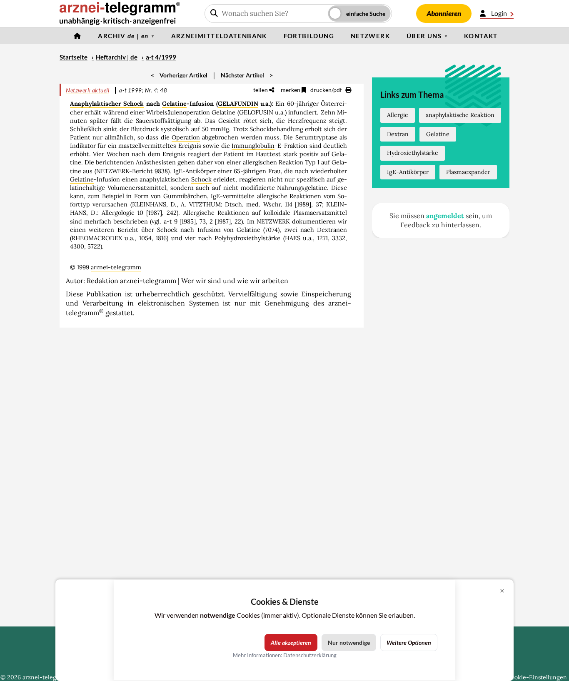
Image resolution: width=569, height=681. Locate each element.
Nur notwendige (349, 642)
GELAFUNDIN (238, 103)
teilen (261, 89)
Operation (186, 137)
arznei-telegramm (116, 267)
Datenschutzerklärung (310, 655)
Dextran (398, 134)
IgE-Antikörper (194, 171)
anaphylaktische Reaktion (460, 115)
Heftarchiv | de (116, 57)
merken (291, 89)
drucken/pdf (326, 89)
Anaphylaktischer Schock (107, 103)
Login (499, 13)
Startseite (73, 57)
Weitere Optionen (409, 642)
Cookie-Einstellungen (537, 677)
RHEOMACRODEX (97, 238)
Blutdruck (145, 129)
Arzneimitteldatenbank (219, 36)
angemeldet (445, 215)
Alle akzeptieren (291, 642)
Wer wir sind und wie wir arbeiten (234, 280)
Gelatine (174, 103)
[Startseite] (77, 36)
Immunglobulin (253, 145)
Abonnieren (444, 13)
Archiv (123, 36)
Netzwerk (370, 36)
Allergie (397, 115)
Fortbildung (309, 36)
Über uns (424, 36)
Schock (201, 179)
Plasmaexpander (468, 172)
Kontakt (481, 36)
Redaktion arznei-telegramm (131, 280)
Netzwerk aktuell (87, 90)
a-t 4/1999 (161, 57)
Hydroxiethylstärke (412, 153)
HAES (292, 238)
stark (290, 154)
